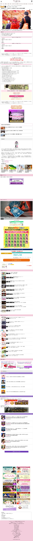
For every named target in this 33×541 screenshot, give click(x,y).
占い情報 (12, 326)
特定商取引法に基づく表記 (21, 521)
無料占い (11, 273)
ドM (15, 318)
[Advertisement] (16, 192)
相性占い (7, 298)
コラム (8, 318)
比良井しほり (7, 441)
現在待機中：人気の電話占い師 (17, 251)
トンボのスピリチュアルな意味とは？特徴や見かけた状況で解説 (15, 354)
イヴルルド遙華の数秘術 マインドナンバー (16, 531)
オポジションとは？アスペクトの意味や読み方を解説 (13, 325)
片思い (16, 423)
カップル (9, 347)
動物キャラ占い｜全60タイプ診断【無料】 (12, 272)
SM (12, 318)
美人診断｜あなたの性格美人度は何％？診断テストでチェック (14, 342)
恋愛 (14, 298)
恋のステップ (17, 347)
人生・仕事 (7, 273)
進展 (18, 298)
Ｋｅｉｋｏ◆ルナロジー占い (16, 532)
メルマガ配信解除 (14, 523)
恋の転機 (26, 423)
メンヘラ (13, 322)
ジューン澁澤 (7, 435)
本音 (21, 302)
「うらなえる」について (11, 521)
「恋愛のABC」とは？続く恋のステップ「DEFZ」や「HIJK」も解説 (15, 346)
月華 (6, 429)
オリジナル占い (13, 423)
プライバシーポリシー (16, 522)
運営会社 (10, 523)
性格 (15, 435)
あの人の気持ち (2, 6)
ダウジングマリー (8, 423)
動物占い (16, 273)
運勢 (16, 435)
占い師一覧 (21, 522)
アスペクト (18, 326)
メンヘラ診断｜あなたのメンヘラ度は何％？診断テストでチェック (15, 321)
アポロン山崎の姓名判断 (16, 535)
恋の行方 (28, 423)
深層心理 (10, 322)
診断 (6, 318)
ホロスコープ (14, 326)
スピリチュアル (9, 351)
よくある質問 (18, 523)
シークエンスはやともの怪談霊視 (16, 534)
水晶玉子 (32, 9)
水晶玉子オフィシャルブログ (9, 160)
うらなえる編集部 (24, 302)
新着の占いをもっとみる (16, 451)
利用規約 (16, 521)
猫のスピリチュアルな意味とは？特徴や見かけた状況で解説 (14, 350)
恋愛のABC (14, 347)
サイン (12, 351)
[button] (16, 210)
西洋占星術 (9, 326)
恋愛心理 (10, 318)
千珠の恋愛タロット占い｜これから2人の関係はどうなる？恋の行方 (15, 293)
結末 (18, 441)
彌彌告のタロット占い (16, 537)
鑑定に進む (16, 96)
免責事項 (12, 522)
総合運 (13, 435)
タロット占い (7, 277)
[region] (16, 211)
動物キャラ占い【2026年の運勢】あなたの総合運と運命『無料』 (11, 217)
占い (5, 6)
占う (16, 50)
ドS (13, 318)
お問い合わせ (22, 523)
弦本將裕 (14, 273)
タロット (17, 277)
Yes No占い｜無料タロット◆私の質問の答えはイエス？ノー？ (14, 276)
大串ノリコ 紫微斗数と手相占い (16, 533)
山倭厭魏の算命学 (16, 536)
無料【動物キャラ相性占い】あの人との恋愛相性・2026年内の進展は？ (16, 297)
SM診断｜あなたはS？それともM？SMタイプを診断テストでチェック (15, 317)
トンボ (16, 355)
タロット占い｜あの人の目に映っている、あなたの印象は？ (14, 305)
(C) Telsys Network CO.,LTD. (16, 539)
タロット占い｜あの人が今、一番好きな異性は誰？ (13, 301)
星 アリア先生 (14, 252)
